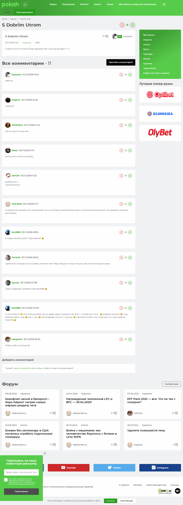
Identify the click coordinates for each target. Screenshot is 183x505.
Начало (4, 19)
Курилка (13, 19)
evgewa (138, 445)
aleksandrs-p (19, 413)
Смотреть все (171, 384)
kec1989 (16, 232)
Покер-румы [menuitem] (68, 4)
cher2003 (17, 204)
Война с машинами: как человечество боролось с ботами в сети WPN (91, 433)
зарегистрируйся (22, 368)
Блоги (146, 49)
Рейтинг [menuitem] (84, 4)
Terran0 (16, 257)
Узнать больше (126, 501)
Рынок (146, 59)
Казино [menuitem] (97, 4)
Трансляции (149, 68)
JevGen (16, 176)
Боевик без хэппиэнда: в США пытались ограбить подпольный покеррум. (28, 433)
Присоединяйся (24, 12)
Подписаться (21, 492)
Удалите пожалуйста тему (146, 430)
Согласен (111, 501)
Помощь (175, 485)
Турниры (148, 54)
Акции (146, 45)
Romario (16, 75)
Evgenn (16, 100)
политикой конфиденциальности (22, 484)
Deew (15, 150)
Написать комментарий (121, 62)
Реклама (137, 485)
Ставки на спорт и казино (156, 73)
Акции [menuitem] (110, 4)
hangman (17, 339)
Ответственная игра (156, 485)
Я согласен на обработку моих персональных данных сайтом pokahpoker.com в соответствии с (22, 481)
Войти (8, 12)
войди (39, 368)
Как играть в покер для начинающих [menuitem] (137, 4)
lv (25, 5)
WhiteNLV (17, 125)
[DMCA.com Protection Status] (165, 491)
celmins (138, 413)
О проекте (124, 485)
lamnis (15, 283)
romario (127, 36)
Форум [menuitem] (53, 4)
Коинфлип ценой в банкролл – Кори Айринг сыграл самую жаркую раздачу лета (27, 402)
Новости (147, 40)
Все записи (149, 35)
